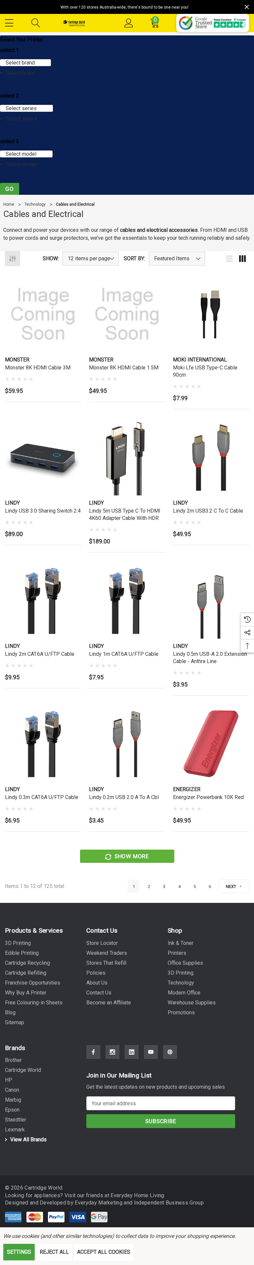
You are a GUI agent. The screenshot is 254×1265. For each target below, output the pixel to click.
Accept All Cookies (103, 1252)
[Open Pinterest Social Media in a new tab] (170, 1052)
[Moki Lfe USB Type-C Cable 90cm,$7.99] (211, 314)
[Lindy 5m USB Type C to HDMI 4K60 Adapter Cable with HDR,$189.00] (127, 457)
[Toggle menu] (10, 22)
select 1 (9, 50)
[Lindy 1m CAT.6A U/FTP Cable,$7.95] (127, 601)
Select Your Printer (21, 39)
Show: (51, 258)
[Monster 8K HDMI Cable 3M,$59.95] (43, 314)
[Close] (246, 7)
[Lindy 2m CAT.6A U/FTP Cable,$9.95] (43, 601)
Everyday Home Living (137, 1195)
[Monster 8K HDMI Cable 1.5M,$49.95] (127, 314)
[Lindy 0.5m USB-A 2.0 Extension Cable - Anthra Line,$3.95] (211, 601)
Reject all (54, 1252)
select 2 (9, 96)
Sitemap (14, 1022)
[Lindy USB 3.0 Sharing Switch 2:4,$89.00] (43, 457)
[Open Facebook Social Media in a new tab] (93, 1052)
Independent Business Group (169, 1203)
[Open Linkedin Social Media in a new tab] (132, 1052)
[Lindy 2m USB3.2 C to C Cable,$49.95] (211, 457)
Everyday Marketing (99, 1203)
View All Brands (28, 1139)
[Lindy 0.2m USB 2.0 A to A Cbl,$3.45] (127, 744)
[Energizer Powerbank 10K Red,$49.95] (211, 744)
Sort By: (134, 258)
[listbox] (177, 259)
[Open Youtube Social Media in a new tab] (151, 1052)
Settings (19, 1252)
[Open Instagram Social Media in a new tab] (112, 1052)
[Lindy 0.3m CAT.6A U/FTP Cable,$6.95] (43, 744)
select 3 (9, 141)
